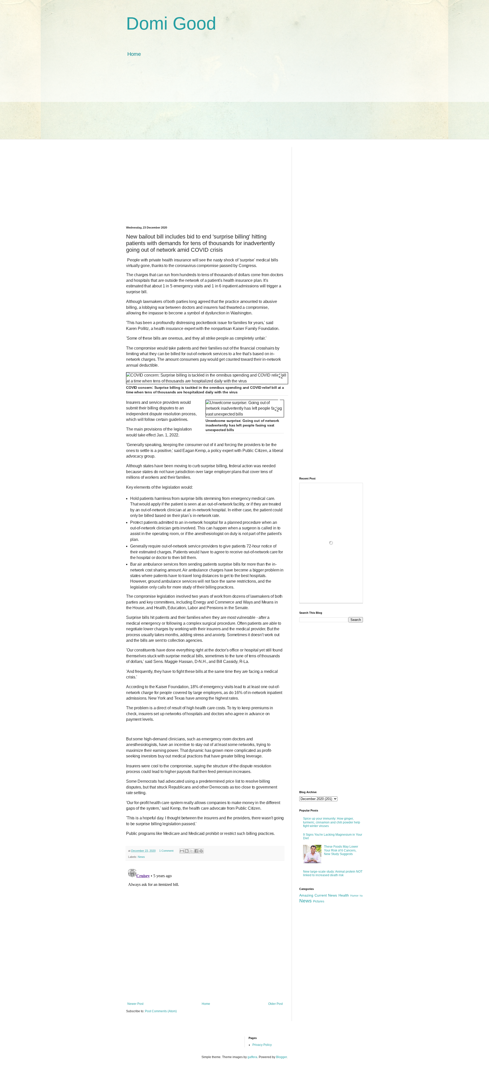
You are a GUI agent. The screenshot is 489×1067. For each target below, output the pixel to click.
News (141, 856)
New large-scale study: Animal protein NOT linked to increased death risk (332, 873)
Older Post (275, 1004)
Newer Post (135, 1004)
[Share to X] (191, 850)
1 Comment (166, 850)
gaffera (252, 1057)
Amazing (306, 895)
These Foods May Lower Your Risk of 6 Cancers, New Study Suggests (341, 850)
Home (134, 54)
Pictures (318, 901)
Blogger (281, 1057)
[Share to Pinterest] (201, 850)
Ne (361, 895)
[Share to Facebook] (196, 850)
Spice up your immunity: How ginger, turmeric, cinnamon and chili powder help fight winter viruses (331, 822)
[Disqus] (205, 930)
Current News (326, 895)
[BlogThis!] (186, 850)
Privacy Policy (262, 1045)
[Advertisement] (244, 103)
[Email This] (181, 850)
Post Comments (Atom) (161, 1011)
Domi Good (171, 23)
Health (343, 895)
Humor (354, 895)
